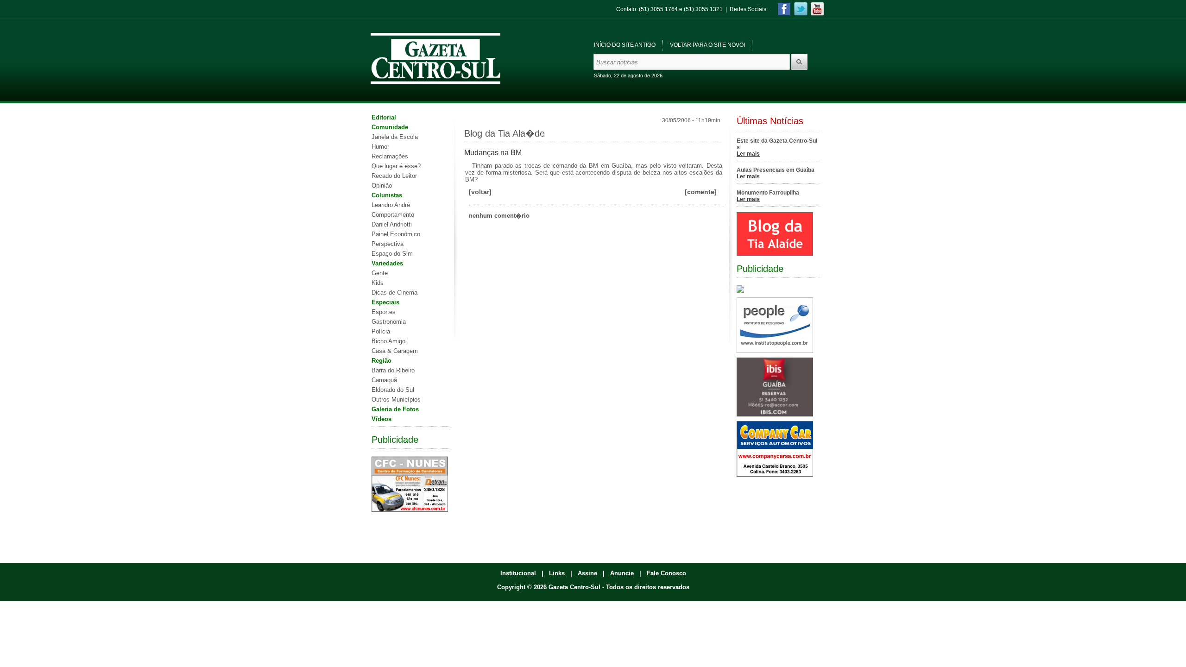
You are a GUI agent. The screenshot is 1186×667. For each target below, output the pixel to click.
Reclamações (390, 156)
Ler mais (748, 154)
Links (557, 573)
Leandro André (391, 204)
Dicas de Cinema (394, 292)
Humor (380, 146)
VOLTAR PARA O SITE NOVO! (707, 45)
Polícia (381, 331)
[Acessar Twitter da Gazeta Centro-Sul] (801, 9)
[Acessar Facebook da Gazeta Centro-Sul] (784, 9)
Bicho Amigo (388, 341)
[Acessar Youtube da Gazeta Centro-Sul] (817, 9)
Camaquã (384, 380)
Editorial (384, 117)
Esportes (384, 311)
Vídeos (381, 418)
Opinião (382, 185)
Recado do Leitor (394, 175)
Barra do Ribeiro (393, 370)
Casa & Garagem (395, 350)
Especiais (385, 302)
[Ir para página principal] (435, 58)
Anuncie (622, 573)
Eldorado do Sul (393, 389)
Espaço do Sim (392, 253)
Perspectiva (388, 243)
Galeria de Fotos (395, 409)
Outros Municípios (396, 399)
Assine (587, 573)
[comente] (701, 191)
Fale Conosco (666, 573)
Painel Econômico (396, 234)
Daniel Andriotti (392, 224)
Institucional (518, 573)
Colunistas (387, 195)
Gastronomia (389, 321)
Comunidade (390, 127)
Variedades (387, 263)
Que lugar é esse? (396, 166)
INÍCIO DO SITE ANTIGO (625, 45)
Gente (380, 273)
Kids (378, 282)
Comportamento (393, 214)
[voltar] (480, 191)
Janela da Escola (395, 136)
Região (381, 360)
